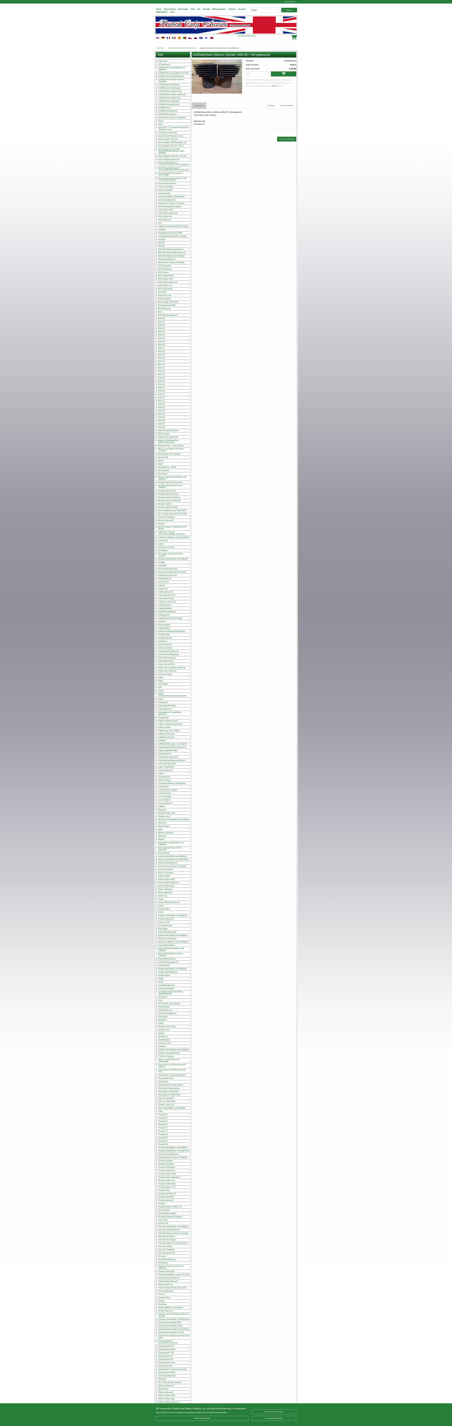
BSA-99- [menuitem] (161, 427)
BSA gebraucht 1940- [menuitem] (167, 305)
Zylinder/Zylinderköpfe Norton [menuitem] (170, 1326)
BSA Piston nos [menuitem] (164, 295)
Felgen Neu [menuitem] (163, 589)
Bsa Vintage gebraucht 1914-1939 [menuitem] (172, 514)
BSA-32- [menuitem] (161, 351)
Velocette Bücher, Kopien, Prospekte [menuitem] (173, 1233)
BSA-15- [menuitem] (161, 322)
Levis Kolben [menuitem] (163, 787)
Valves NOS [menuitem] (163, 1223)
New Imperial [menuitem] (163, 853)
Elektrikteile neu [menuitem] (165, 579)
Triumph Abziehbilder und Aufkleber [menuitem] (173, 1148)
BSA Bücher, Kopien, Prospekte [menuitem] (171, 262)
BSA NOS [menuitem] (162, 292)
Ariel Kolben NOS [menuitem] (165, 210)
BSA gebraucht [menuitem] (164, 309)
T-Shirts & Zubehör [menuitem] (166, 1056)
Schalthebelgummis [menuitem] (166, 985)
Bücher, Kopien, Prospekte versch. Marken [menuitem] (172, 528)
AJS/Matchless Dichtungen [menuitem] (169, 88)
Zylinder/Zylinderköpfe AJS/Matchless (182, 48)
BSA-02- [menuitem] (161, 318)
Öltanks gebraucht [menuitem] (165, 1392)
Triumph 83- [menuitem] (163, 1138)
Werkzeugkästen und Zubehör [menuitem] (170, 1307)
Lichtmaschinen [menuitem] (164, 793)
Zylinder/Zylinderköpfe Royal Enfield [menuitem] (173, 1329)
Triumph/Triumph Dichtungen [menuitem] (170, 1217)
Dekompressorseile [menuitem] (166, 547)
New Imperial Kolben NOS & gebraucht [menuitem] (170, 849)
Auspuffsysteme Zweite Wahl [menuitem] (170, 233)
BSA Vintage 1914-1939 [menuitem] (168, 302)
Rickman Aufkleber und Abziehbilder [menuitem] (173, 942)
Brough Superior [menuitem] (165, 504)
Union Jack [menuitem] (162, 1220)
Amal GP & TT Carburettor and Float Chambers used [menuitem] (173, 128)
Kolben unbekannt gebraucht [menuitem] (170, 724)
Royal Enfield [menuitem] (163, 965)
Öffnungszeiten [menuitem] (219, 9)
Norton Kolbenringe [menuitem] (166, 886)
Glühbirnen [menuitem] (162, 641)
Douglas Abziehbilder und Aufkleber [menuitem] (173, 559)
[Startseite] (226, 25)
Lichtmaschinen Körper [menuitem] (167, 790)
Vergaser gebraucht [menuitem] (166, 1271)
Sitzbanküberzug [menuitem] (165, 1010)
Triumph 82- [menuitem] (163, 1134)
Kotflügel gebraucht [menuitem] (166, 737)
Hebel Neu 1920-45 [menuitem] (166, 664)
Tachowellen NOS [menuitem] (165, 1078)
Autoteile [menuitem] (161, 239)
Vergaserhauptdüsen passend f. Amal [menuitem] (173, 1275)
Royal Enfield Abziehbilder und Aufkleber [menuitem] (171, 949)
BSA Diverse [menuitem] (163, 272)
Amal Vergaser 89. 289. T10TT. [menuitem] (171, 146)
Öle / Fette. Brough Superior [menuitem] (169, 1382)
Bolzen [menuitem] (161, 461)
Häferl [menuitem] (160, 677)
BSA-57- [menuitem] (161, 374)
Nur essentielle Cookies (274, 1418)
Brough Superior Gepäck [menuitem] (168, 494)
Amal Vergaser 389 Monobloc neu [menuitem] (172, 143)
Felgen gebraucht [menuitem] (165, 592)
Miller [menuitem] (160, 829)
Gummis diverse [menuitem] (165, 645)
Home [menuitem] (158, 9)
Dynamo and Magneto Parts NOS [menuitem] (172, 572)
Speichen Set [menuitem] (163, 1030)
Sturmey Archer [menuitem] (164, 1043)
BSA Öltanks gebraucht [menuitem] (168, 315)
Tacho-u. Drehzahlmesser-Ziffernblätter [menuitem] (169, 1060)
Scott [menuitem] (160, 1000)
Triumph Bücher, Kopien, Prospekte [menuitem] (173, 1157)
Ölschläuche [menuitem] (163, 1389)
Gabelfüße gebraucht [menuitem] (167, 612)
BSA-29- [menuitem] (161, 345)
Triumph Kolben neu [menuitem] (166, 1180)
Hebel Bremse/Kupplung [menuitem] (168, 654)
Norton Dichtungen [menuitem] (166, 873)
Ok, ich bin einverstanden (273, 1412)
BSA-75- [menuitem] (161, 401)
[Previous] (194, 76)
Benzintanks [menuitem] (163, 457)
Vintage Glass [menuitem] (164, 1298)
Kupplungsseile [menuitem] (164, 754)
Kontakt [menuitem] (206, 9)
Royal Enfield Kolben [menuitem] (167, 959)
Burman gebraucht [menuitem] (166, 520)
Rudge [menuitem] (161, 979)
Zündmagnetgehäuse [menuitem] (167, 1376)
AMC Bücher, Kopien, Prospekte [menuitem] (171, 118)
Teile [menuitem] (193, 9)
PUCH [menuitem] (161, 912)
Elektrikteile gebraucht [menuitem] (167, 575)
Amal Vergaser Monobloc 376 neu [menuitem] (172, 156)
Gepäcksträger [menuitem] (164, 628)
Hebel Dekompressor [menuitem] (167, 658)
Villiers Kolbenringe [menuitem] (166, 1399)
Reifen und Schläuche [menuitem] (167, 939)
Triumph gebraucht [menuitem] (166, 1200)
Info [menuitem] (198, 9)
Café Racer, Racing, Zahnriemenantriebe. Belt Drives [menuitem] (171, 533)
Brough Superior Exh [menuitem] (167, 491)
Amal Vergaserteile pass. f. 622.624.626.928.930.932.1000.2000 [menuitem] (173, 169)
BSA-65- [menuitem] (161, 381)
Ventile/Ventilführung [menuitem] (166, 1259)
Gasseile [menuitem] (161, 621)
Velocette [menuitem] (162, 1256)
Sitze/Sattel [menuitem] (163, 1017)
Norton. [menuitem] (161, 906)
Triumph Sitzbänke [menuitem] (166, 1197)
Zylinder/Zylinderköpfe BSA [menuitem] (169, 1323)
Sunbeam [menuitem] (162, 1046)
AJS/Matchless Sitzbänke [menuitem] (168, 101)
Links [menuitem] (172, 12)
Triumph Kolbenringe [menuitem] (167, 1184)
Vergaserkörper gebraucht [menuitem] (169, 1278)
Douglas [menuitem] (161, 562)
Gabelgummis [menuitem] (164, 615)
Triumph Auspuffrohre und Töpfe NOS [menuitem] (174, 1151)
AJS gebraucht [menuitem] (164, 64)
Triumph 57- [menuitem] (163, 1121)
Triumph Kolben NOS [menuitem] (167, 1174)
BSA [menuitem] (160, 312)
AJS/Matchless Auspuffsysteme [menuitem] (171, 76)
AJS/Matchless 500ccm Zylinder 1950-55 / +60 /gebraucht (219, 48)
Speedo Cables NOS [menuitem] (167, 1027)
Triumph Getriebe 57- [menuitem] (167, 1171)
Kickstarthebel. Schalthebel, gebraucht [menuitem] (169, 713)
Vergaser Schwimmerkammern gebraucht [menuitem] (171, 1267)
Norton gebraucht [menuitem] (165, 892)
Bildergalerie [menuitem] (161, 12)
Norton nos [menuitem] (162, 896)
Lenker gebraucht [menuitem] (165, 770)
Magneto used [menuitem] (164, 816)
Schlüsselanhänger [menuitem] (166, 988)
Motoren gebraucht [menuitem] (166, 833)
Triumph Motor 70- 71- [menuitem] (167, 1187)
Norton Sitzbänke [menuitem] (165, 889)
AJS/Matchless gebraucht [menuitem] (168, 104)
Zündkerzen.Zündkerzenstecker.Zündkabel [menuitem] (173, 1337)
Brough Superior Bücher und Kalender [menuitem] (170, 486)
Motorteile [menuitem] (162, 836)
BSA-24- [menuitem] (161, 328)
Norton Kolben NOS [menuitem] (166, 879)
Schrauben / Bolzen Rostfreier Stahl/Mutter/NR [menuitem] (170, 993)
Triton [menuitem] (160, 1111)
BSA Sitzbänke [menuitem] (164, 299)
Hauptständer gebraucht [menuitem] (168, 651)
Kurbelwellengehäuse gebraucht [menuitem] (171, 760)
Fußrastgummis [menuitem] (164, 605)
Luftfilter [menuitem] (161, 806)
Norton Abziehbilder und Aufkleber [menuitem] (172, 856)
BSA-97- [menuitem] (161, 424)
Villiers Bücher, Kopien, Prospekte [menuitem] (172, 1288)
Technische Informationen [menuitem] (169, 1088)
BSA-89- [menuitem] (161, 417)
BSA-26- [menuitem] (161, 335)
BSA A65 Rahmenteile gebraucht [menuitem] (172, 253)
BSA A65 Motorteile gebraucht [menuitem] (170, 249)
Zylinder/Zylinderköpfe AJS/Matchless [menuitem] (174, 1319)
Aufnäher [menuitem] (162, 230)
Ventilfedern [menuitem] (163, 1263)
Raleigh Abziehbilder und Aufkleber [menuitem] (173, 935)
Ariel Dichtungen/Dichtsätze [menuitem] (169, 206)
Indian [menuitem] (160, 681)
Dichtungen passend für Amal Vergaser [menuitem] (170, 555)
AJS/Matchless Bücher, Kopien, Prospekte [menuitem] (171, 80)
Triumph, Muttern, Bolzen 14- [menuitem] (170, 1207)
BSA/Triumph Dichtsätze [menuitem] (168, 430)
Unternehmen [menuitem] (170, 9)
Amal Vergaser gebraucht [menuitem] (168, 159)
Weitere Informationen (202, 1418)
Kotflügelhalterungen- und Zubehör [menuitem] (172, 744)
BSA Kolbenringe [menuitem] (165, 289)
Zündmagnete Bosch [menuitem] (167, 1349)
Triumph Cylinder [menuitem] (165, 1161)
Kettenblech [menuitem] (163, 702)
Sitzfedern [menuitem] (162, 1020)
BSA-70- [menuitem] (161, 394)
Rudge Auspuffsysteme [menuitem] (167, 972)
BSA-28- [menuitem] (161, 342)
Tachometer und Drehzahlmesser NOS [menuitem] (172, 1071)
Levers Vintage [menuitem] (164, 780)
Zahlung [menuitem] (232, 9)
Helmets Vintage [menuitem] (165, 674)
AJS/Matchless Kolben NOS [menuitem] (170, 91)
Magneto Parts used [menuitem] (166, 813)
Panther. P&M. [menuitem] (164, 922)
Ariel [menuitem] (160, 223)
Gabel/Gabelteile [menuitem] (165, 608)
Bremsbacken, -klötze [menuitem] (167, 467)
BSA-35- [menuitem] (161, 355)
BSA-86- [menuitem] (161, 414)
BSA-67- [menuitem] (161, 388)
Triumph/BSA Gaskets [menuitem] (167, 1213)
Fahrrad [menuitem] (161, 585)
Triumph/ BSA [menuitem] (164, 1210)
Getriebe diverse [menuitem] (165, 638)
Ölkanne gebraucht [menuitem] (166, 1386)
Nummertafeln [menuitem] (164, 909)
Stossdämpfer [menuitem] (164, 1040)
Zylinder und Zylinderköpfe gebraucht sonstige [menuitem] (173, 1315)
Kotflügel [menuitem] (161, 741)
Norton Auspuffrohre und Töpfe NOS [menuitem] (173, 860)
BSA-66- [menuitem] (161, 384)
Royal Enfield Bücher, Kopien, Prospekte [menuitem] (170, 955)
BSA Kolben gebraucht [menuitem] (167, 282)
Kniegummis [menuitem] (163, 717)
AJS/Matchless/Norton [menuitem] (167, 114)
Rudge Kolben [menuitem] (164, 975)
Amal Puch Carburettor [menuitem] (167, 133)
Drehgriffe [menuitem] (162, 565)
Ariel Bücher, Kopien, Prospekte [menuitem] (171, 203)
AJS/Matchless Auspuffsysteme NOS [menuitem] (173, 73)
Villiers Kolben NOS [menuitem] (166, 1395)
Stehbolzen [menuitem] (163, 1036)
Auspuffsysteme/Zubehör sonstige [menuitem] (172, 236)
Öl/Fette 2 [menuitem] (162, 1379)
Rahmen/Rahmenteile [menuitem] (167, 932)
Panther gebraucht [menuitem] (166, 919)
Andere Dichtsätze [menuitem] (166, 187)
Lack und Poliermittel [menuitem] (167, 764)
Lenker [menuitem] (161, 773)
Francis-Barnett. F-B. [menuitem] (166, 595)
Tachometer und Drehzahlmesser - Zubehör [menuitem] (172, 1066)
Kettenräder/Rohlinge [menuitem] (167, 706)
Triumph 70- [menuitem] (163, 1128)
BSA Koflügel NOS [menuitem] (166, 276)
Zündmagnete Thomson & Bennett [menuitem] (172, 1369)
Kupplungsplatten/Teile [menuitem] (167, 750)
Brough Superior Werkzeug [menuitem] (169, 501)
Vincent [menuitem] (161, 1294)
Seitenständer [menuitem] (164, 1007)
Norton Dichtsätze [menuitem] (165, 869)
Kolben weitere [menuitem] (164, 727)
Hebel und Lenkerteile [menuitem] (167, 671)
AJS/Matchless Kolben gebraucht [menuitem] (172, 95)
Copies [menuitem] (161, 544)
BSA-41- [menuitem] (161, 368)
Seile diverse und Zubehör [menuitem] (169, 1004)
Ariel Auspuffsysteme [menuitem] (167, 200)
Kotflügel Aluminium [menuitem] (166, 734)
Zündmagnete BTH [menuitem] (166, 1346)
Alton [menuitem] (160, 124)
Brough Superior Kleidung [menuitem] (169, 497)
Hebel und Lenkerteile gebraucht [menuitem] (171, 668)
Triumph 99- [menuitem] (163, 1144)
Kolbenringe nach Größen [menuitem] (169, 731)
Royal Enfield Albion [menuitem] (166, 945)
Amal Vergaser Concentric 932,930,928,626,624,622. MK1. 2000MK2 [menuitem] (171, 151)
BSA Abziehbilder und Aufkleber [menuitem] (171, 256)
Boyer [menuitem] (160, 464)
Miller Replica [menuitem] (164, 826)
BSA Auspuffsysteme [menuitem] (167, 259)
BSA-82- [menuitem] (161, 407)
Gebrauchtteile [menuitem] (164, 625)
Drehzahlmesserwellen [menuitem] (167, 569)
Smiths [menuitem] (161, 1023)
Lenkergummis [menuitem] (164, 777)
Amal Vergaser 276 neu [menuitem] (168, 139)
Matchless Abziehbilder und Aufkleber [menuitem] (174, 820)
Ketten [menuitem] (160, 699)
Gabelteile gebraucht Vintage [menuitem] (170, 618)
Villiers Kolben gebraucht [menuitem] (168, 1402)
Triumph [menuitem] (161, 1204)
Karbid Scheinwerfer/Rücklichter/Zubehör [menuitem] (172, 695)
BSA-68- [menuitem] (161, 391)
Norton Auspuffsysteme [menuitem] (167, 863)
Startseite (160, 48)
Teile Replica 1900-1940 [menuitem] (168, 1092)
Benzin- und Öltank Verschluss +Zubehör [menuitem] (171, 450)
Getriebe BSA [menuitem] (164, 635)
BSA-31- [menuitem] (161, 348)
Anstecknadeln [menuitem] (164, 193)
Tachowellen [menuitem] (163, 1082)
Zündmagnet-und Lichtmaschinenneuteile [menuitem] (168, 1342)
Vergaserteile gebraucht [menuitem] (168, 1281)
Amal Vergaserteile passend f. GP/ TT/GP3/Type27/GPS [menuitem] (172, 179)
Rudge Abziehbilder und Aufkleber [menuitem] (172, 969)
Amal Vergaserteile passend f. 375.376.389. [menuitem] (170, 174)
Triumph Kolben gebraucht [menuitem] (169, 1177)
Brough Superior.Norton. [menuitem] (168, 507)
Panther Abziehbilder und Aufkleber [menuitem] (173, 916)
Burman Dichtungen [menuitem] (166, 517)
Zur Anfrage (270, 105)
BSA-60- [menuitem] (161, 378)
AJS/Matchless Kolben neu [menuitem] (169, 98)
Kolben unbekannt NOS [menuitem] (168, 721)
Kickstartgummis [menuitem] (165, 709)
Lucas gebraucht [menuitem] (165, 803)
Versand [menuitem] (241, 9)
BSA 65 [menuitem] (161, 243)
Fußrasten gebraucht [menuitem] (167, 602)
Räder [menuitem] (160, 982)
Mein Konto (289, 2)
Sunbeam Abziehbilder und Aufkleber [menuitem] (173, 1050)
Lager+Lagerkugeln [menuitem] (166, 767)
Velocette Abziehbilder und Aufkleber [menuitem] (173, 1227)
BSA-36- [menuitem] (161, 358)
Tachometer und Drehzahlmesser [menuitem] (172, 1075)
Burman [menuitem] (161, 524)
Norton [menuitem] (161, 899)
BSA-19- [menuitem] (161, 325)
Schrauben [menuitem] (162, 997)
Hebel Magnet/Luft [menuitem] (165, 661)
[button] (217, 76)
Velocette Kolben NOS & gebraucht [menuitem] (173, 1243)
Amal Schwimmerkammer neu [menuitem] (170, 136)
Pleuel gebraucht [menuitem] (165, 925)
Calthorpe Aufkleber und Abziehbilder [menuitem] (173, 537)
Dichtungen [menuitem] (163, 550)
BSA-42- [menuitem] (161, 371)
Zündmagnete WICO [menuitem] (166, 1372)
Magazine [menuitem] (162, 810)
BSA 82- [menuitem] (161, 246)
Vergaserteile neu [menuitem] (165, 1284)
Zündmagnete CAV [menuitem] (166, 1353)
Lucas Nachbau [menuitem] (164, 797)
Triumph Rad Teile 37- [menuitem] (167, 1194)
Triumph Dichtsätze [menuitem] (166, 1164)
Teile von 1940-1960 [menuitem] (166, 1101)
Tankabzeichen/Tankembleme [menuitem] (170, 1085)
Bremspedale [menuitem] (163, 470)
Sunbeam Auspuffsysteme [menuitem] (169, 1053)
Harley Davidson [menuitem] (165, 648)
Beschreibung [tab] (199, 105)
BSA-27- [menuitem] (161, 338)
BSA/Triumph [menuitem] (163, 434)
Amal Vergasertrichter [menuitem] (167, 183)
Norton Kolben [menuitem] (164, 876)
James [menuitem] (161, 691)
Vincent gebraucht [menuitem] (165, 1291)
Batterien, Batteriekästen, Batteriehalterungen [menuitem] (168, 441)
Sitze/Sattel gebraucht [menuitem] (167, 1013)
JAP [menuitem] (160, 687)
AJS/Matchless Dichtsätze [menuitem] (169, 85)
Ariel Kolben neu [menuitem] (165, 216)
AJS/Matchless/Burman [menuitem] (168, 111)
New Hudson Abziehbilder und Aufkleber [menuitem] (171, 844)
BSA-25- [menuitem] (161, 332)
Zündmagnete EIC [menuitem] (165, 1359)
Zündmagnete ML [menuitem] (165, 1366)
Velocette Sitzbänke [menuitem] (166, 1250)
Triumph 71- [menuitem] (163, 1131)
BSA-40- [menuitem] (161, 365)
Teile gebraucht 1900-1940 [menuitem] (169, 1095)
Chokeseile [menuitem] (163, 541)
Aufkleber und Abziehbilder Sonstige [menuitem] (173, 226)
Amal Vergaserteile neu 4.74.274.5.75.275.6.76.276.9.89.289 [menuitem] (173, 164)
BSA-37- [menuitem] (161, 361)
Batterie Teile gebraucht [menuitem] (168, 437)
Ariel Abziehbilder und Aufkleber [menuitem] (171, 197)
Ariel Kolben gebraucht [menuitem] (167, 213)
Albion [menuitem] (160, 121)
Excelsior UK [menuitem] (163, 582)
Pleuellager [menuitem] (163, 929)
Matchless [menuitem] (162, 823)
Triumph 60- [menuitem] (163, 1124)
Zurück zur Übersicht (286, 105)
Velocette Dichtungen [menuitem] (167, 1240)
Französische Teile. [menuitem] (166, 598)
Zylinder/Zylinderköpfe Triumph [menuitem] (171, 1332)
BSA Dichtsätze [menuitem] (164, 266)
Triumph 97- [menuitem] (163, 1141)
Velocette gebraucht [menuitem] (166, 1253)
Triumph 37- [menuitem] (163, 1118)
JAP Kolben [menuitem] (163, 684)
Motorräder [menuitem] (183, 9)
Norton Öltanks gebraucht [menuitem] (168, 902)
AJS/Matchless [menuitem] (164, 108)
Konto (274, 86)
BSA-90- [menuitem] (161, 421)
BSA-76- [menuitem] (161, 404)
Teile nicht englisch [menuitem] (166, 1098)
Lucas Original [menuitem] (164, 800)
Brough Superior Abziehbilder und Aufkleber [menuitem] (172, 478)
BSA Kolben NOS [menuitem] (165, 279)
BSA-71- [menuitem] (161, 398)
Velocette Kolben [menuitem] (165, 1246)
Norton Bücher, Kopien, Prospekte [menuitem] (172, 866)
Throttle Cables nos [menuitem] (166, 1105)
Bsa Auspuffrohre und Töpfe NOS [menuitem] (172, 510)
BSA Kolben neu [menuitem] (165, 286)
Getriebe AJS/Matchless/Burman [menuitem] (171, 631)
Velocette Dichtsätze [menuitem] (166, 1236)
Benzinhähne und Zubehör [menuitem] (169, 454)
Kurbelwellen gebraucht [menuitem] (168, 757)
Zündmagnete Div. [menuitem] (165, 1356)
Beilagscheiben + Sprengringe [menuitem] (171, 446)
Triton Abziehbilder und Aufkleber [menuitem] (172, 1108)
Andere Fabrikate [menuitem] (165, 190)
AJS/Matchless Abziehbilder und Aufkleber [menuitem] (171, 69)
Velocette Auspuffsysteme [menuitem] (169, 1230)
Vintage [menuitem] (161, 1301)
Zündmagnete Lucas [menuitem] (166, 1363)
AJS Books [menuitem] (162, 61)
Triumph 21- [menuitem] (163, 1115)
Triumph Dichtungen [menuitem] (166, 1167)
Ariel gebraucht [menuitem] (164, 220)
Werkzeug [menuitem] (162, 1304)
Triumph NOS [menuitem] (164, 1190)
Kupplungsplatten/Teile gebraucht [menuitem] (172, 747)
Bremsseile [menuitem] (162, 474)
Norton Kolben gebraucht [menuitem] (168, 883)
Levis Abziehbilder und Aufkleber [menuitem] (172, 783)
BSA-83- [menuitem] (161, 411)
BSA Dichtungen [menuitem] (165, 269)
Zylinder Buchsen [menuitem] (165, 1311)
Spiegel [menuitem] (161, 1033)
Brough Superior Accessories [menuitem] (170, 482)
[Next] (239, 76)
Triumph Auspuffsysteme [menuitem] (168, 1154)
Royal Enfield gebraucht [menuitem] (168, 962)
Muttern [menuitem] (161, 839)
